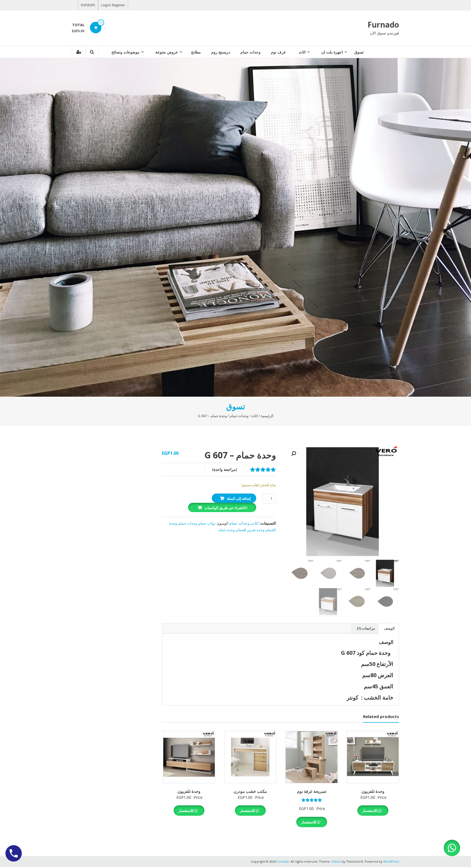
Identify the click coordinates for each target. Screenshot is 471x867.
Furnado (383, 24)
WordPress (391, 861)
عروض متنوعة (166, 52)
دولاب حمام (207, 523)
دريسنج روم (220, 52)
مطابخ (196, 52)
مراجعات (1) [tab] (366, 628)
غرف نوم (278, 52)
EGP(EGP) (88, 5)
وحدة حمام (227, 529)
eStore (336, 861)
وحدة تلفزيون (372, 791)
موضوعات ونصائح (125, 52)
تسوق (359, 52)
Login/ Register (113, 5)
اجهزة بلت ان (332, 52)
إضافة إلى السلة (239, 498)
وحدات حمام (250, 52)
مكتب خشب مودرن (250, 791)
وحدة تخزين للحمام (250, 529)
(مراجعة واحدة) (224, 469)
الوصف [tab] (389, 628)
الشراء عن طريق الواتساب (224, 507)
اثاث (302, 52)
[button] (293, 454)
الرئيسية (267, 415)
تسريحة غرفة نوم (311, 791)
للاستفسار (370, 810)
